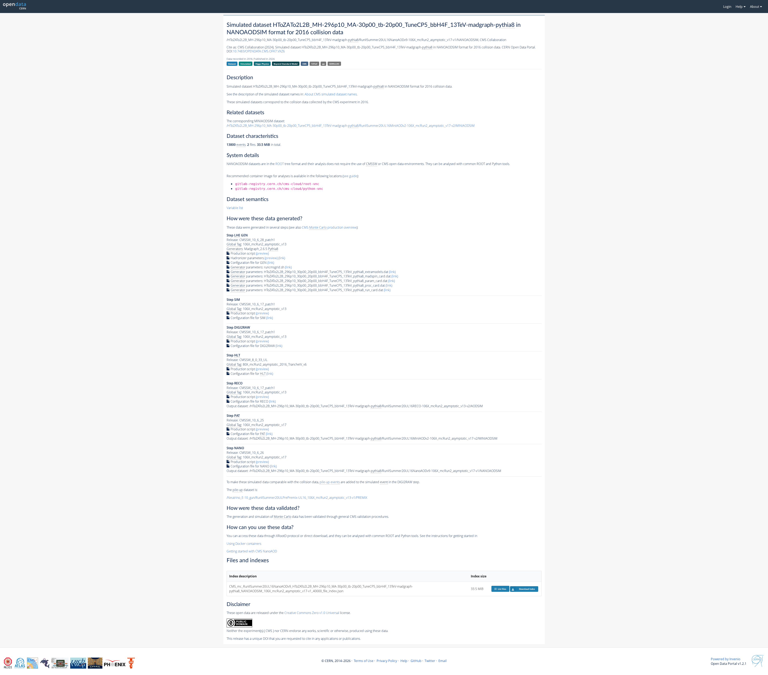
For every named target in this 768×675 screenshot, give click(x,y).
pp (323, 63)
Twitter (430, 661)
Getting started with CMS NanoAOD (252, 551)
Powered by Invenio (725, 659)
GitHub (416, 661)
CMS (304, 63)
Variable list (235, 208)
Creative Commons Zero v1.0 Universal (311, 613)
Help (403, 661)
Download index (527, 589)
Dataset (232, 63)
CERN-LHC (334, 63)
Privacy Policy (387, 661)
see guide (350, 176)
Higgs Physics (262, 63)
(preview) (262, 253)
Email (442, 661)
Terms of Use (363, 661)
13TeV (314, 63)
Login (727, 6)
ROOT (279, 164)
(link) (281, 258)
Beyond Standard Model (286, 63)
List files (502, 589)
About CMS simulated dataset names (331, 94)
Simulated (245, 63)
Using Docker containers (244, 543)
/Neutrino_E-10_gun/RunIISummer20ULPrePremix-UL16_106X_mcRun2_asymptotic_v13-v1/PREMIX (297, 497)
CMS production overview (329, 227)
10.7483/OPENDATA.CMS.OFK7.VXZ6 (259, 51)
